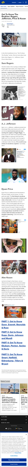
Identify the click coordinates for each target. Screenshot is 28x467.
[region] (14, 449)
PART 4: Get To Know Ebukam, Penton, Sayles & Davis (14, 345)
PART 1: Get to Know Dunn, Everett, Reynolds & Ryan (13, 324)
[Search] (23, 2)
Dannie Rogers (10, 23)
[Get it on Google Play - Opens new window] (18, 429)
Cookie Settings (14, 455)
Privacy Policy (18, 452)
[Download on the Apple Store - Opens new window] (8, 428)
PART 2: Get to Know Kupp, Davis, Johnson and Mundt (12, 335)
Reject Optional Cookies (14, 460)
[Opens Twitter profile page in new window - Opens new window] (8, 27)
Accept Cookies (14, 464)
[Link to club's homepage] (3, 2)
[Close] (26, 434)
